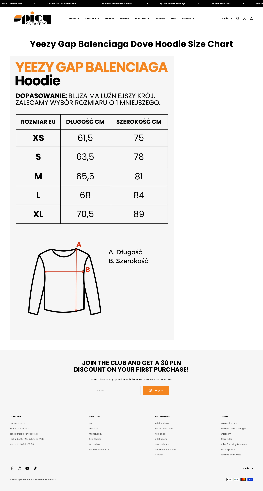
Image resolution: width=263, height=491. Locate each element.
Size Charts (95, 439)
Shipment (226, 433)
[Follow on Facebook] (12, 468)
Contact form (17, 423)
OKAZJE (109, 18)
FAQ (91, 423)
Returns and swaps (231, 454)
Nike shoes (161, 433)
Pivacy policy (228, 449)
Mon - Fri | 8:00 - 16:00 (22, 444)
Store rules (226, 439)
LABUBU (124, 18)
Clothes (159, 454)
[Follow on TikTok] (35, 468)
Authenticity (95, 433)
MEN (173, 18)
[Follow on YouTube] (27, 468)
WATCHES (140, 18)
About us (93, 428)
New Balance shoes (165, 449)
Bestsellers (94, 444)
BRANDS (186, 18)
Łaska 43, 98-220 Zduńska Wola (27, 439)
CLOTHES (90, 18)
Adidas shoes (162, 423)
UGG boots (161, 439)
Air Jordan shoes (164, 428)
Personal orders (229, 423)
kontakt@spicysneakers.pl (24, 433)
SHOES (72, 18)
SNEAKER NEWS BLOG (99, 449)
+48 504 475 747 (19, 428)
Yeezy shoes (162, 444)
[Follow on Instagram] (20, 468)
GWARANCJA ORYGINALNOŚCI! (55, 3)
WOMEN (160, 18)
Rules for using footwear (234, 444)
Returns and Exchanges (233, 428)
